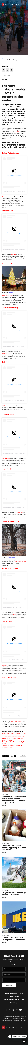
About (6, 1000)
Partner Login (14, 1003)
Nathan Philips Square (10, 153)
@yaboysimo (11, 557)
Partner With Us (14, 1000)
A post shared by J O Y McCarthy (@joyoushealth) (15, 400)
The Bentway (7, 621)
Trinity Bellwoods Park (10, 521)
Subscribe (9, 985)
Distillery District (8, 263)
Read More (4, 805)
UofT (14, 614)
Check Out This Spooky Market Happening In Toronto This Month (14, 847)
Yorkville (13, 254)
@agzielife (10, 292)
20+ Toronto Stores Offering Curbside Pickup (13, 737)
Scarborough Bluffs (9, 677)
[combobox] (7, 974)
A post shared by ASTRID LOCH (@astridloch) (14, 660)
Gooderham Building (10, 307)
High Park (5, 362)
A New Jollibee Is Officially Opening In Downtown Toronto (12, 746)
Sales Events (14, 994)
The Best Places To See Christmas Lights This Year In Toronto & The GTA (14, 734)
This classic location (7, 197)
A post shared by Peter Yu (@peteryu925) (14, 191)
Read (21, 994)
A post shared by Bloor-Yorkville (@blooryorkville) (15, 249)
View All (23, 756)
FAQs (22, 1000)
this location (19, 512)
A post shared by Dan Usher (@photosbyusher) (14, 453)
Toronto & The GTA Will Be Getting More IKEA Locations (13, 938)
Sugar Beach (6, 469)
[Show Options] (18, 974)
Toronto (18, 132)
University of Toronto (10, 568)
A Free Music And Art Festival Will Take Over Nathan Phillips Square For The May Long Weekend (14, 799)
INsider (16, 997)
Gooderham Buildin (7, 353)
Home (7, 994)
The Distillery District (7, 295)
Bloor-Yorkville (7, 210)
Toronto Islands (8, 414)
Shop (11, 997)
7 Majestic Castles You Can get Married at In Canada (14, 893)
